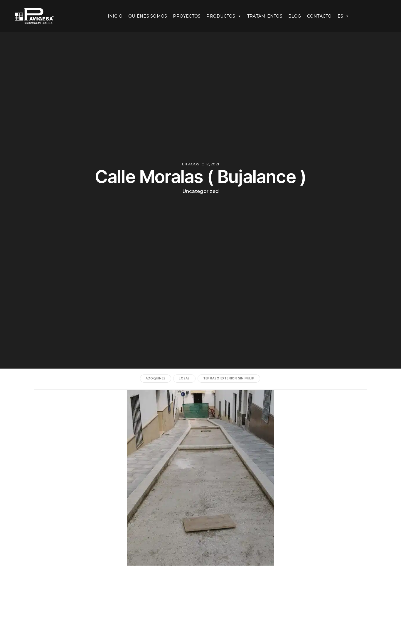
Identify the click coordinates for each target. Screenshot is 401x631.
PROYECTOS (187, 16)
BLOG (294, 16)
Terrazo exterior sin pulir (229, 378)
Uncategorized (200, 191)
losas (184, 378)
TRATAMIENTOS (264, 16)
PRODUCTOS (220, 16)
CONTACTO (319, 16)
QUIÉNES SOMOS (147, 16)
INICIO (115, 16)
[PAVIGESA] (42, 16)
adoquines (156, 378)
